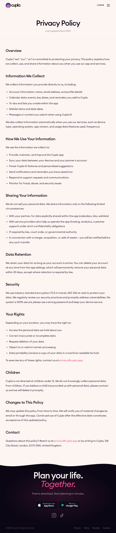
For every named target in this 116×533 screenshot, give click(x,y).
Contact (106, 528)
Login (100, 5)
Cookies (96, 528)
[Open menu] (108, 5)
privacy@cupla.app (70, 360)
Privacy (77, 528)
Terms (86, 528)
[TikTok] (62, 515)
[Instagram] (54, 515)
